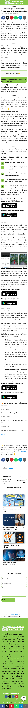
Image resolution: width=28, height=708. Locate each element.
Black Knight (20, 699)
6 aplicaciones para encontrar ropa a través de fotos (21, 479)
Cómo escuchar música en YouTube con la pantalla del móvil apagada (7, 479)
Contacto (13, 704)
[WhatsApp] (16, 18)
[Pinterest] (12, 18)
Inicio (3, 702)
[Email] (24, 18)
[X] (7, 18)
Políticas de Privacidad (17, 702)
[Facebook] (3, 18)
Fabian (11, 468)
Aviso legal (8, 702)
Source (3, 435)
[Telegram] (20, 18)
